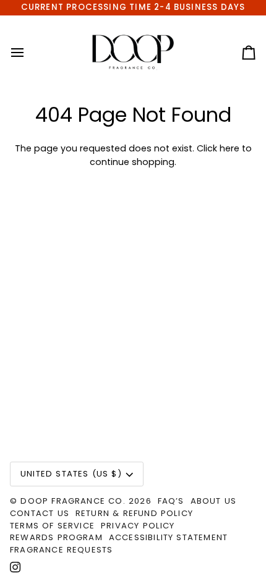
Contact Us (39, 513)
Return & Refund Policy (134, 513)
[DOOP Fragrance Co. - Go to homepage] (133, 52)
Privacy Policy (138, 526)
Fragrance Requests (61, 550)
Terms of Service (52, 526)
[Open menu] (28, 52)
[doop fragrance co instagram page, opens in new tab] (15, 567)
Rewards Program (56, 537)
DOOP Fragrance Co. (72, 501)
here (229, 148)
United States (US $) (71, 474)
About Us (214, 501)
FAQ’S (171, 501)
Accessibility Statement (168, 537)
